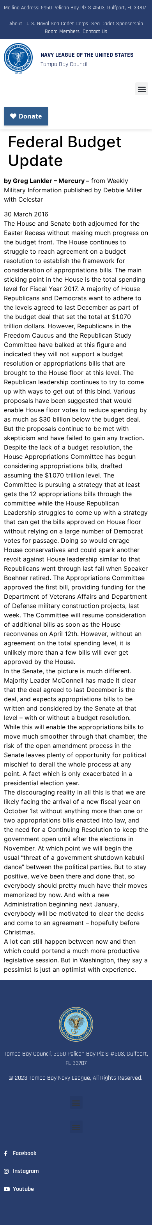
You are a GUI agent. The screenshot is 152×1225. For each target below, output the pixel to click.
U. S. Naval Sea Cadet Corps (56, 23)
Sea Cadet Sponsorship (117, 23)
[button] (141, 88)
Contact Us (95, 31)
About (15, 23)
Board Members (62, 31)
